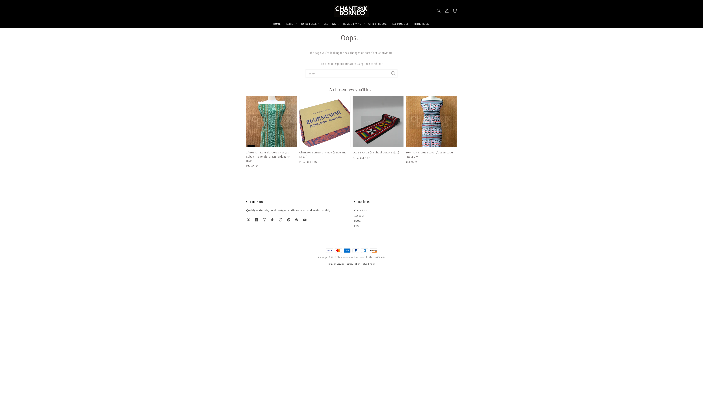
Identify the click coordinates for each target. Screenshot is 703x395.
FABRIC (289, 23)
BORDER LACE (308, 23)
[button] (439, 11)
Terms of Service (336, 263)
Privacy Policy (353, 263)
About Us (359, 215)
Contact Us (360, 210)
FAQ (356, 226)
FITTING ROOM (421, 23)
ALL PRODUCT (400, 23)
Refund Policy (368, 263)
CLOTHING (330, 23)
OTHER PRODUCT (378, 23)
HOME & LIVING (352, 23)
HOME (276, 23)
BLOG (357, 220)
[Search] (393, 73)
